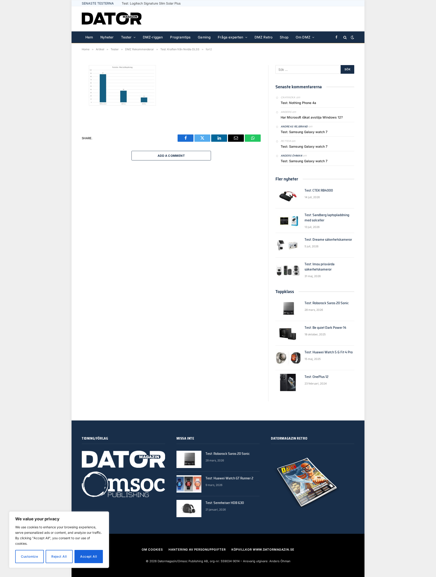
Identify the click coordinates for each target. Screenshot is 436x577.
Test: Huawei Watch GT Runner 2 (229, 478)
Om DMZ (303, 37)
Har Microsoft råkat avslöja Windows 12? (312, 117)
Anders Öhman (291, 155)
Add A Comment (171, 155)
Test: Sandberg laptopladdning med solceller (327, 218)
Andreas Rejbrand (294, 126)
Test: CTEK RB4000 (319, 190)
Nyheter (107, 37)
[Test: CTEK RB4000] (287, 196)
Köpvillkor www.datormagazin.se (262, 549)
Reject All (59, 556)
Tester (126, 37)
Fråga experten (230, 37)
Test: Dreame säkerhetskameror (328, 239)
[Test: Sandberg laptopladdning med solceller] (287, 220)
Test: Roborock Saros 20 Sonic (327, 303)
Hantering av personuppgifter (196, 549)
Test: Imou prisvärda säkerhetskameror (319, 267)
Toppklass (284, 291)
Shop (284, 37)
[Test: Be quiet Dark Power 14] (287, 333)
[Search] (345, 37)
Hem (89, 37)
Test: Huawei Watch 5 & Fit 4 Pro (329, 352)
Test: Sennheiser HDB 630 (225, 503)
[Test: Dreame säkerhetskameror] (287, 245)
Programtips (180, 37)
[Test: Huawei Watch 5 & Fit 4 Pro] (287, 358)
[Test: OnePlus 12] (287, 382)
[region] (59, 539)
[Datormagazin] (111, 18)
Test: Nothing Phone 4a (298, 103)
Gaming (204, 37)
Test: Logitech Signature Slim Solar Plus (151, 3)
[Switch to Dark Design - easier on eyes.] (352, 37)
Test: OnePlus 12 (316, 377)
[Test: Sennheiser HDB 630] (188, 508)
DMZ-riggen (153, 37)
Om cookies (152, 549)
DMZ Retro (264, 37)
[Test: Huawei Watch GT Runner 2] (188, 484)
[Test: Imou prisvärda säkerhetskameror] (287, 269)
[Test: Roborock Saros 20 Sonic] (287, 308)
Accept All (88, 556)
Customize (29, 556)
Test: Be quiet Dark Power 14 (325, 327)
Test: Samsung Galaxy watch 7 (304, 132)
